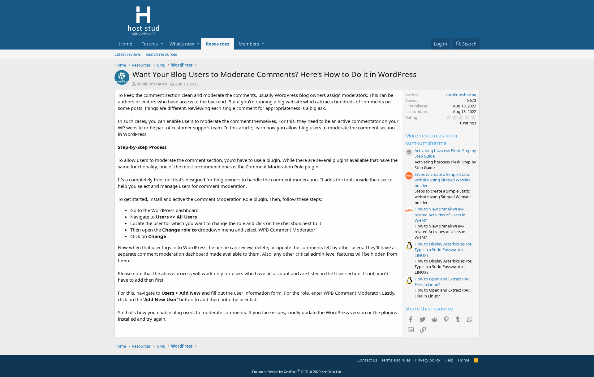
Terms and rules (396, 360)
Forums (149, 44)
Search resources (161, 54)
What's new (182, 44)
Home (125, 44)
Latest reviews (127, 54)
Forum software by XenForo (297, 371)
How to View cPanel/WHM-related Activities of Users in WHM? (440, 214)
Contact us (367, 360)
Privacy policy (427, 360)
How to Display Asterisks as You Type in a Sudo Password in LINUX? (443, 249)
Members (249, 44)
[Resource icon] (409, 152)
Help (449, 360)
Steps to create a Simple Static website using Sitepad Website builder (443, 179)
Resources (217, 44)
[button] (162, 44)
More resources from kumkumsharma (431, 139)
